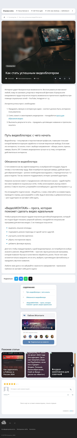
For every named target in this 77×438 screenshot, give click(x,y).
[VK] (60, 78)
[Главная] (5, 17)
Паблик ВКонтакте (35, 315)
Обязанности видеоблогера (36, 297)
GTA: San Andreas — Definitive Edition (60, 11)
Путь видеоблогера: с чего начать (38, 292)
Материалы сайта (22, 429)
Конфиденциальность (8, 429)
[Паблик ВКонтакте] (25, 315)
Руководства (12, 17)
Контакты (32, 429)
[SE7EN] (4, 422)
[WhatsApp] (65, 78)
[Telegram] (55, 78)
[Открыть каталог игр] (71, 11)
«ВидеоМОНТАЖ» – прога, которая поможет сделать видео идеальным (39, 304)
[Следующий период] (71, 365)
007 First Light (38, 11)
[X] (69, 78)
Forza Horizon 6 (23, 11)
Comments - (68, 411)
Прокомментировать (24, 78)
